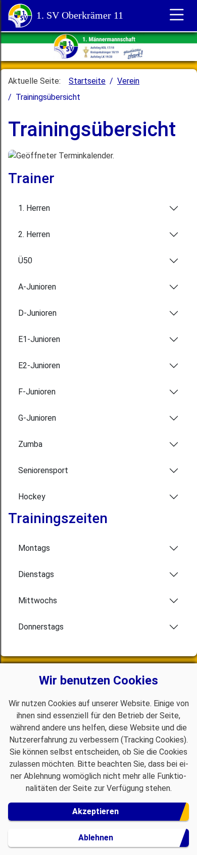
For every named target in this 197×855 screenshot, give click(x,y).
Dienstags (36, 574)
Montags (34, 548)
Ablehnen (95, 837)
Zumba (30, 444)
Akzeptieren (95, 811)
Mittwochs (37, 600)
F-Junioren (37, 391)
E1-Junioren (39, 339)
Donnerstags (41, 627)
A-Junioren (37, 287)
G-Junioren (37, 418)
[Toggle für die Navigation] (177, 16)
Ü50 (25, 260)
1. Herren (34, 208)
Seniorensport (43, 470)
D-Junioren (37, 313)
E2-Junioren (39, 365)
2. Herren (34, 234)
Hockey (31, 496)
